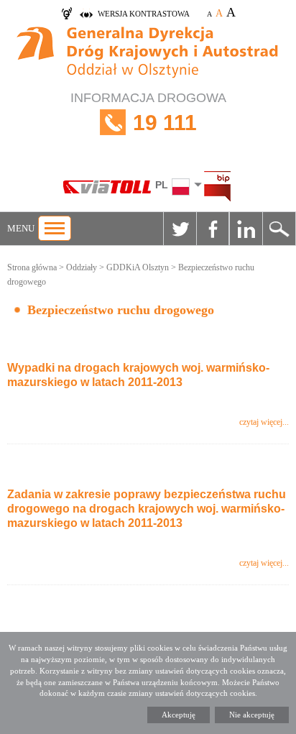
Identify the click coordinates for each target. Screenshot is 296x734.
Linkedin (245, 228)
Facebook (212, 228)
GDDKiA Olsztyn (137, 267)
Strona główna (32, 267)
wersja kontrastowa (144, 13)
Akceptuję (178, 714)
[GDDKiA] (148, 54)
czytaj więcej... (264, 422)
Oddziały (81, 267)
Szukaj (278, 228)
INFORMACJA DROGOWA (148, 112)
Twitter (179, 228)
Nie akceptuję (251, 714)
